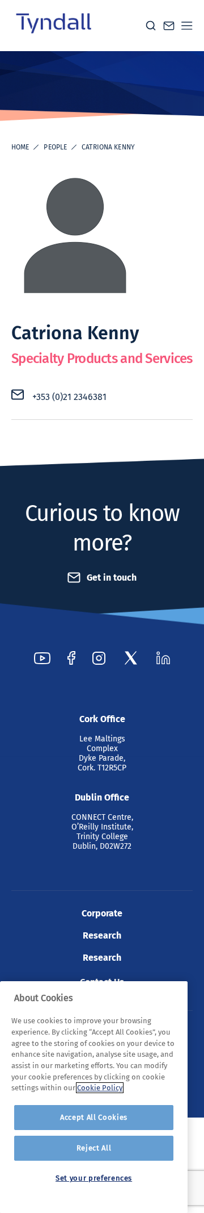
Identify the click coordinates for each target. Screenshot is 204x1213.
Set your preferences (94, 1178)
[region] (94, 1097)
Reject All (94, 1148)
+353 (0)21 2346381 (69, 396)
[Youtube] (42, 657)
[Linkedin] (163, 657)
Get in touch (112, 577)
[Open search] (150, 25)
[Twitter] (130, 657)
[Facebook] (71, 657)
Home (20, 147)
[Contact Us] (169, 26)
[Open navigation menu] (187, 25)
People (55, 147)
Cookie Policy (99, 1087)
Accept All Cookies (94, 1117)
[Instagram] (98, 657)
